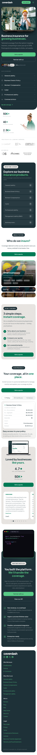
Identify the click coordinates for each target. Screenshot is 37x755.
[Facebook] (12, 657)
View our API (18, 599)
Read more (8, 513)
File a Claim (6, 724)
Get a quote (26, 2)
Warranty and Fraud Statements (12, 742)
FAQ (4, 707)
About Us (6, 713)
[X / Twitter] (10, 657)
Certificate (19, 398)
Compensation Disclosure (10, 733)
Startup (5, 668)
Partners (5, 702)
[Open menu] (33, 2)
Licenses (5, 736)
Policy (8, 398)
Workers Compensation (10, 685)
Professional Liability (9, 691)
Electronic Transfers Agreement (12, 739)
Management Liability (9, 694)
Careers (5, 716)
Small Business (7, 665)
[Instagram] (4, 657)
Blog (4, 704)
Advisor (30, 398)
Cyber (5, 688)
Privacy (5, 727)
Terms (5, 730)
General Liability (7, 679)
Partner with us (18, 59)
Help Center (6, 710)
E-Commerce (7, 671)
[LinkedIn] (7, 657)
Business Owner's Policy (10, 682)
